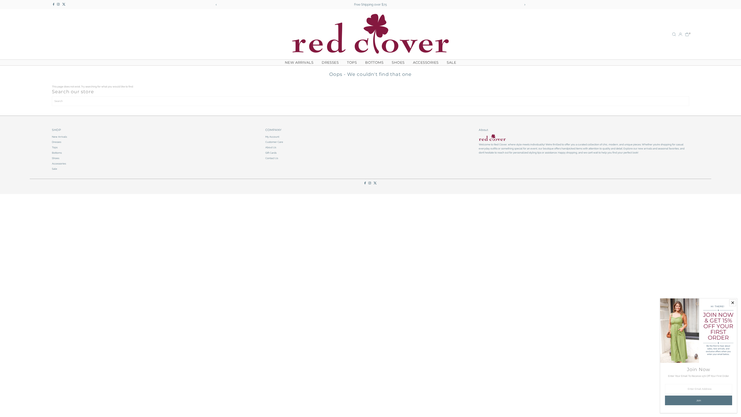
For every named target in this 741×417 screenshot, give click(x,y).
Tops (352, 62)
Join (698, 400)
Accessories (426, 62)
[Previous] (216, 4)
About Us (270, 147)
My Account (272, 136)
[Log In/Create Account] (680, 34)
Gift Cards (271, 152)
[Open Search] (674, 34)
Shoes (398, 62)
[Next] (524, 4)
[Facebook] (53, 4)
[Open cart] (687, 34)
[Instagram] (58, 4)
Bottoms (374, 62)
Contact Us (271, 158)
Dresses (330, 62)
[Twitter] (63, 4)
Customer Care (274, 142)
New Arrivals (299, 62)
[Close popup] (732, 302)
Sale (451, 62)
